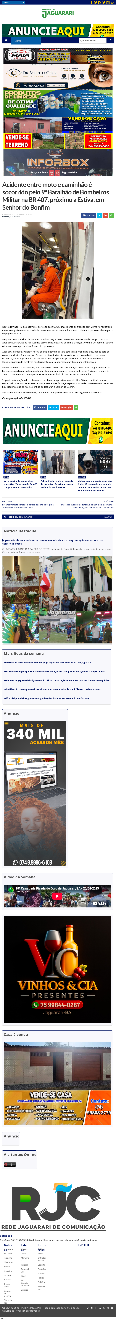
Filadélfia (8, 1257)
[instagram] (100, 2)
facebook (107, 517)
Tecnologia (8, 1301)
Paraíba (24, 1264)
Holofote (8, 1262)
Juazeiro (8, 1271)
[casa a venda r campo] (58, 132)
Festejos (42, 1269)
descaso (8, 1253)
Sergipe (24, 1289)
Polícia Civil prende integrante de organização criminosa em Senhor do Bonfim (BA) (56, 484)
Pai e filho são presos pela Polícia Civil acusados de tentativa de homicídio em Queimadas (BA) (52, 689)
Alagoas (25, 1249)
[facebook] (91, 2)
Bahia (6, 477)
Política (7, 1279)
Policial (81, 477)
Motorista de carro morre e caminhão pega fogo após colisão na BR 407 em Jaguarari (47, 662)
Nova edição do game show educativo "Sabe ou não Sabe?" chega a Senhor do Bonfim (20, 484)
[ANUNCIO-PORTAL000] (58, 443)
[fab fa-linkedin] (100, 1308)
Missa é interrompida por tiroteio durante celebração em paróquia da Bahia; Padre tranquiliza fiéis (54, 671)
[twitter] (95, 2)
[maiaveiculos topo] (58, 62)
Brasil (40, 1253)
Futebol (41, 1273)
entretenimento (42, 1259)
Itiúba (7, 1266)
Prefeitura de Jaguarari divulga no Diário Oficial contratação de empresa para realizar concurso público (57, 680)
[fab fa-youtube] (104, 1308)
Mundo (7, 1275)
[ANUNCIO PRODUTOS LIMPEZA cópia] (58, 115)
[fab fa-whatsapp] (112, 2)
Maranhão (25, 1259)
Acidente (8, 1249)
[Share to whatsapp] (111, 215)
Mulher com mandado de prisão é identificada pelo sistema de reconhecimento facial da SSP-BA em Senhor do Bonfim (95, 486)
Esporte (41, 1264)
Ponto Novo (7, 1285)
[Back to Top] (112, 1308)
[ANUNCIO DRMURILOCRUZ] (58, 89)
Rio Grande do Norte (25, 1283)
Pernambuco (25, 1270)
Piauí (23, 1276)
